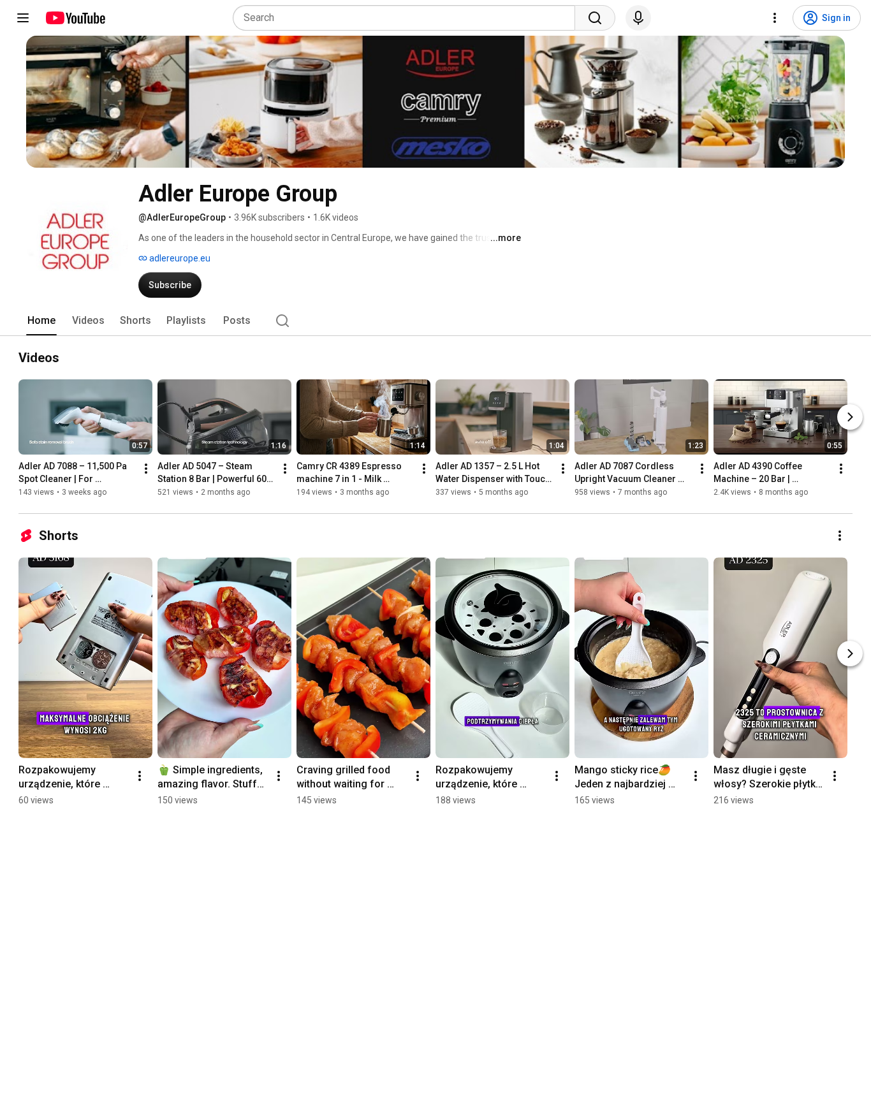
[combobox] (408, 18)
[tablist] (435, 320)
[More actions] (146, 468)
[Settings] (774, 18)
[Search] (595, 18)
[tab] (41, 320)
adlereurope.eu (178, 258)
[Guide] (23, 18)
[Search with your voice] (638, 18)
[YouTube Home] (75, 18)
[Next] (850, 417)
